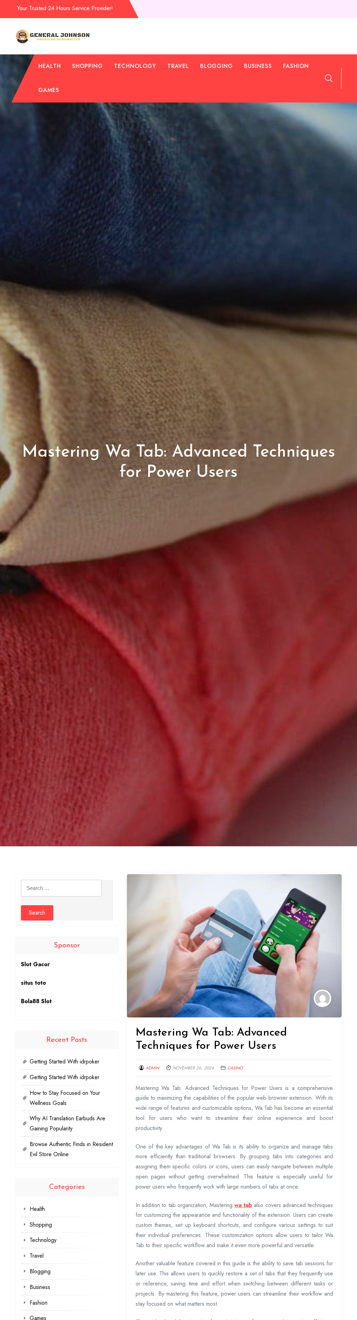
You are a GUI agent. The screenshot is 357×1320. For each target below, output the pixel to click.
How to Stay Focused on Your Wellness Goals (65, 1098)
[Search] (329, 78)
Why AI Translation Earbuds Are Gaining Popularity (67, 1123)
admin (152, 1068)
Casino (235, 1068)
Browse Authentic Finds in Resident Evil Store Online (71, 1149)
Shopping (87, 66)
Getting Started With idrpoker (64, 1062)
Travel (178, 66)
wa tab (243, 1205)
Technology (135, 66)
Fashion (296, 66)
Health (49, 66)
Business (258, 66)
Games (48, 90)
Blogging (216, 66)
